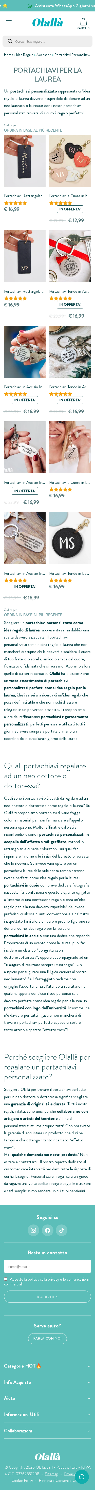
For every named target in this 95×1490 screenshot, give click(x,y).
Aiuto (9, 1398)
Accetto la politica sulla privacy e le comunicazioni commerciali (46, 1281)
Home (8, 54)
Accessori (43, 54)
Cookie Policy (22, 1480)
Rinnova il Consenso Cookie (61, 1480)
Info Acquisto (17, 1382)
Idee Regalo (24, 54)
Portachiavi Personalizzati (72, 54)
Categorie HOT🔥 (23, 1366)
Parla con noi (47, 1338)
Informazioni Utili (21, 1414)
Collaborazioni (18, 1430)
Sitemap (51, 1474)
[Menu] (9, 22)
